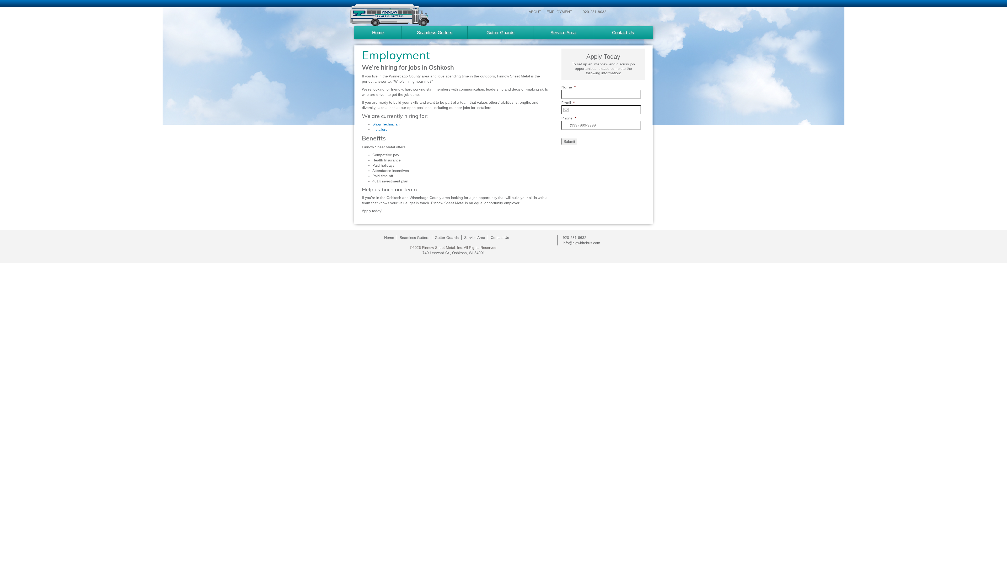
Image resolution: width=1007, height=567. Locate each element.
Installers (379, 129)
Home (378, 32)
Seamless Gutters (434, 32)
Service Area (563, 32)
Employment (559, 12)
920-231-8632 (594, 12)
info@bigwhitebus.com (581, 243)
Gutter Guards (500, 32)
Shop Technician (386, 124)
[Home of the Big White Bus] (389, 15)
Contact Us (623, 32)
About (535, 12)
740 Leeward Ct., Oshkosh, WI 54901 (453, 253)
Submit (569, 141)
